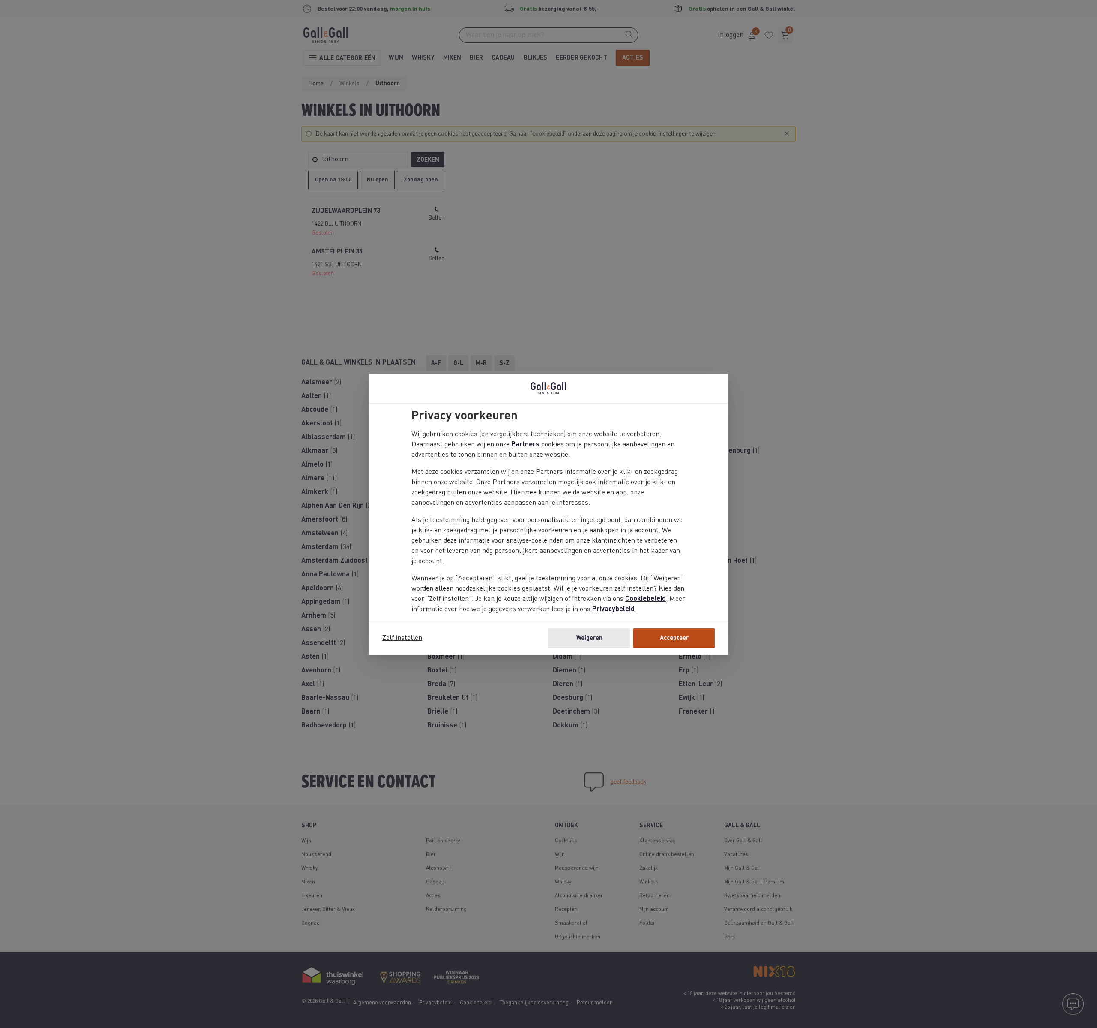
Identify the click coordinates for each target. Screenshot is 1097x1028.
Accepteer (674, 638)
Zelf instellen (402, 638)
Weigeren (589, 638)
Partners (525, 444)
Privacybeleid (613, 609)
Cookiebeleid (645, 599)
